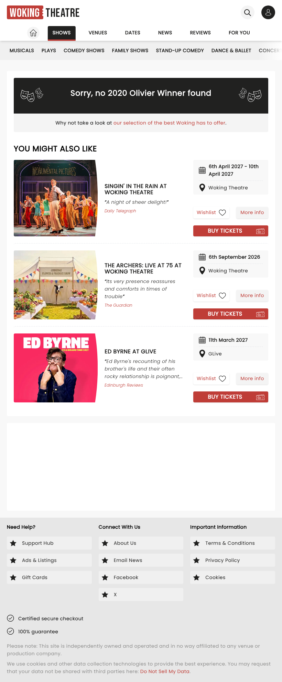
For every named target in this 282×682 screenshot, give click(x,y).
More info (252, 212)
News (165, 32)
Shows (62, 32)
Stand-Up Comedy (180, 50)
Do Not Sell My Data (164, 671)
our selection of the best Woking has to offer (169, 122)
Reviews (200, 32)
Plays (49, 50)
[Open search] (247, 12)
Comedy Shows (84, 50)
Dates (132, 32)
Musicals (22, 50)
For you (239, 32)
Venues (98, 32)
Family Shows (130, 50)
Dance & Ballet (231, 50)
